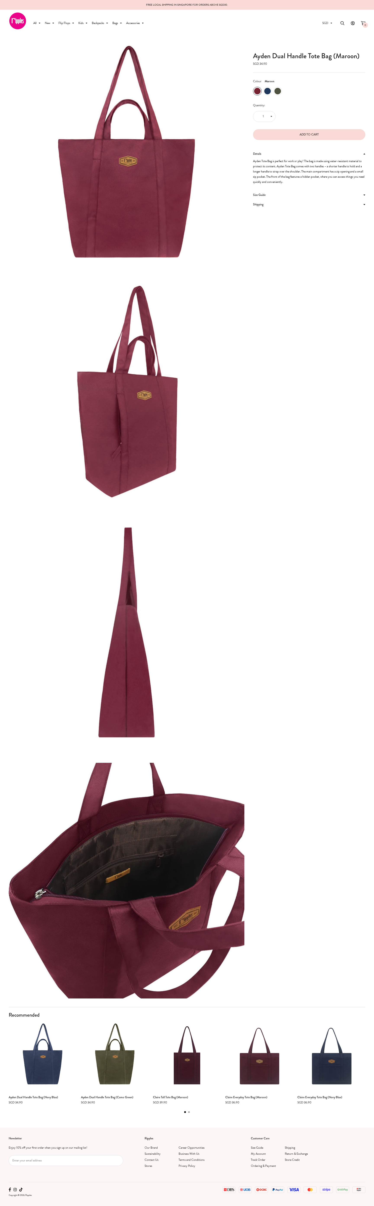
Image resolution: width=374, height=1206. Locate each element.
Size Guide (257, 1147)
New (47, 23)
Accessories (133, 23)
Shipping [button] (258, 204)
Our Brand (151, 1147)
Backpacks (98, 23)
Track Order (258, 1160)
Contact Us (151, 1160)
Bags (115, 23)
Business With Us (189, 1153)
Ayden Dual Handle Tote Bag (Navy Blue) (33, 1097)
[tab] (309, 154)
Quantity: (259, 105)
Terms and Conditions (192, 1160)
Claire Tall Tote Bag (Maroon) (170, 1097)
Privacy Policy (187, 1166)
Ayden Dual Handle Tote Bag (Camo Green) (107, 1097)
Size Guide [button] (259, 195)
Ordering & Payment (263, 1166)
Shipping (290, 1147)
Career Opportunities (192, 1147)
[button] (185, 1112)
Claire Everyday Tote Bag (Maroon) (246, 1097)
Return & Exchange (296, 1153)
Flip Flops (64, 23)
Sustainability (153, 1153)
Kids (81, 23)
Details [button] (257, 153)
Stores (148, 1166)
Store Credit (292, 1160)
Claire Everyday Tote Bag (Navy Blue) (319, 1097)
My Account (258, 1153)
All (35, 23)
